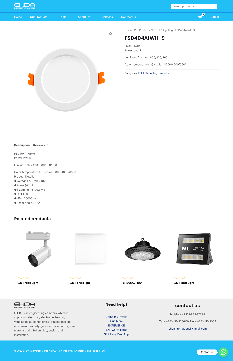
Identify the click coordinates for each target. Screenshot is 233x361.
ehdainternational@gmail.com (188, 328)
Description (22, 145)
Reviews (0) (41, 145)
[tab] (22, 145)
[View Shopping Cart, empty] (200, 16)
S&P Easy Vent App (116, 334)
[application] (49, 16)
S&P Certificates (116, 329)
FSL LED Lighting (162, 30)
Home (128, 30)
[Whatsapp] (223, 352)
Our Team (116, 321)
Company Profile (116, 316)
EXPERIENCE (116, 325)
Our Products (142, 30)
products (164, 73)
